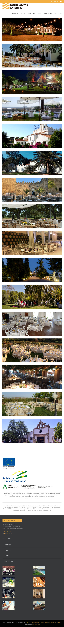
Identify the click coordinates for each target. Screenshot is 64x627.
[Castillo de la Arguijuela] (32, 190)
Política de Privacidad (33, 622)
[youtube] (61, 1)
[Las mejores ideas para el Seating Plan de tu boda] (8, 570)
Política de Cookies (54, 622)
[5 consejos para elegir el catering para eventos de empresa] (8, 605)
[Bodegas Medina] (32, 243)
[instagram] (55, 1)
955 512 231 (7, 531)
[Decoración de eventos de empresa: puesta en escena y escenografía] (8, 582)
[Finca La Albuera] (32, 377)
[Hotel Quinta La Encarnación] (32, 82)
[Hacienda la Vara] (32, 297)
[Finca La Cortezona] (32, 431)
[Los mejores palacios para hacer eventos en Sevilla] (39, 582)
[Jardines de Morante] (32, 270)
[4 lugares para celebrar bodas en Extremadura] (39, 570)
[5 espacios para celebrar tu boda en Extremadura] (39, 605)
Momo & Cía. (36, 624)
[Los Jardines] (32, 404)
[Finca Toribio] (32, 350)
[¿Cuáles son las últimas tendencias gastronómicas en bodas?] (8, 593)
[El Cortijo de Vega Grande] (32, 55)
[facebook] (51, 1)
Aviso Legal (44, 622)
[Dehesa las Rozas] (32, 216)
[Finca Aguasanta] (32, 109)
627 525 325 (8, 533)
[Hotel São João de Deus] (32, 136)
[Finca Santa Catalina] (32, 163)
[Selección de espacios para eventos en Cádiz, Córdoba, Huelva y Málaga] (39, 593)
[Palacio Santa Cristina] (32, 29)
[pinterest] (57, 1)
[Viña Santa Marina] (32, 324)
